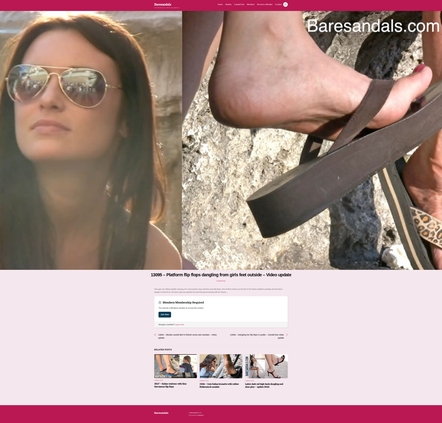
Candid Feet (239, 4)
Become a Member (265, 4)
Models (228, 4)
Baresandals (194, 413)
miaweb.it (201, 415)
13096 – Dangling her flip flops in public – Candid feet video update (257, 336)
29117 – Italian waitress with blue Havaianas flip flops (170, 385)
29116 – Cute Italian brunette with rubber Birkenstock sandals (219, 385)
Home (220, 4)
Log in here (179, 325)
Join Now (165, 315)
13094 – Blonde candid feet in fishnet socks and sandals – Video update (187, 336)
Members (250, 4)
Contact (278, 4)
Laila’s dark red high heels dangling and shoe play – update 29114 (264, 385)
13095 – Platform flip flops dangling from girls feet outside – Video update (221, 274)
